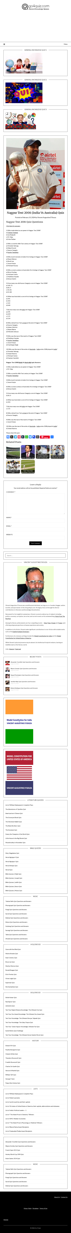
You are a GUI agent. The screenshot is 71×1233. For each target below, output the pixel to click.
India (23, 309)
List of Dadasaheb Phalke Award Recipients (18, 1131)
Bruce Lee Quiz (10, 962)
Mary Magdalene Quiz (12, 853)
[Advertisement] (35, 28)
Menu (65, 44)
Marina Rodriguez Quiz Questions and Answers (24, 688)
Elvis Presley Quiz (11, 974)
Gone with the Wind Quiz (13, 949)
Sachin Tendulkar (13, 252)
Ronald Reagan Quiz (11, 970)
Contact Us (64, 1197)
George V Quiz (10, 1079)
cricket (24, 323)
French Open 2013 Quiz (12, 1150)
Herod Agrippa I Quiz (11, 861)
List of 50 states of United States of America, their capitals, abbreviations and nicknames (32, 1106)
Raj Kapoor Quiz (10, 1002)
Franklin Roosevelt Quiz (12, 1062)
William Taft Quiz (10, 1075)
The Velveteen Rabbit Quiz (13, 822)
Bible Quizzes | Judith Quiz (13, 882)
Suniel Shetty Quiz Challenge (14, 1031)
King (45, 623)
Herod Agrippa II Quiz (12, 857)
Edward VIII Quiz (10, 1045)
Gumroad (18, 649)
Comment (10, 492)
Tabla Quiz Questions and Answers (16, 934)
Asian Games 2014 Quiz (12, 1158)
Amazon (11, 649)
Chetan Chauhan (13, 232)
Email (9, 526)
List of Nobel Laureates (12, 1098)
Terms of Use (43, 1208)
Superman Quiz (10, 982)
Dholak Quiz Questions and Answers (16, 939)
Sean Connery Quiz (11, 957)
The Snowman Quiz (11, 830)
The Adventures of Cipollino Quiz (15, 809)
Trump (60, 623)
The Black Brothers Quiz (12, 826)
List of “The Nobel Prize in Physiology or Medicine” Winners (23, 1123)
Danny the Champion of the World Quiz (17, 834)
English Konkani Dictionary (20, 631)
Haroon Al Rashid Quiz (12, 1070)
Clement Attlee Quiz (11, 1054)
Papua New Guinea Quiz (12, 1083)
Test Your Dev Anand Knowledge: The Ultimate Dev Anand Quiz (24, 1014)
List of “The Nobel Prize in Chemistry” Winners (19, 1114)
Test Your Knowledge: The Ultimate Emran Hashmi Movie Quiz (24, 1035)
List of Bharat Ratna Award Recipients (17, 1127)
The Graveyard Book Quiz (13, 817)
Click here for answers (13, 226)
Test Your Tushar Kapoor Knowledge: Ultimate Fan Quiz (22, 1026)
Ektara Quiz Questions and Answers (16, 922)
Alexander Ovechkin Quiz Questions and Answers (25, 662)
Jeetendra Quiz (10, 1006)
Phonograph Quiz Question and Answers (17, 905)
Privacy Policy (28, 1208)
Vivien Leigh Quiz (10, 978)
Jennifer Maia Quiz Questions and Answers (23, 681)
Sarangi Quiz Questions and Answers (16, 930)
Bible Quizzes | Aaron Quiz (13, 886)
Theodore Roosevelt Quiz (13, 1058)
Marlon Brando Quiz (11, 953)
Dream (53, 623)
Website (9, 534)
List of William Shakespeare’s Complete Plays (19, 805)
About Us (57, 1197)
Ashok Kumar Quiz (11, 997)
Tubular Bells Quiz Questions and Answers (18, 901)
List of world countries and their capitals (17, 1102)
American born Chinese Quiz (14, 813)
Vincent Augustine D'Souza (46, 217)
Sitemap (6, 1219)
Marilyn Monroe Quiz (12, 966)
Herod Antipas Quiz (11, 865)
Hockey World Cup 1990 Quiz (14, 1154)
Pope (49, 623)
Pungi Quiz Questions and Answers (16, 909)
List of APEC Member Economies (15, 1118)
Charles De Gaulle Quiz (12, 1066)
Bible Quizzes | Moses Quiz (13, 890)
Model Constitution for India (43, 636)
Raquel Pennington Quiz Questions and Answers (25, 675)
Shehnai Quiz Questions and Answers (16, 918)
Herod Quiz (8, 870)
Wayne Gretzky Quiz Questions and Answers (24, 668)
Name (9, 517)
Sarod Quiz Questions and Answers (16, 914)
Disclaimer (36, 1208)
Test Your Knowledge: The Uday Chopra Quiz (19, 1022)
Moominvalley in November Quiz (15, 842)
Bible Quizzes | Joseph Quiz (13, 878)
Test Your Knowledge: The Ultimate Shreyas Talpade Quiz (22, 1018)
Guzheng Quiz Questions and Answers (17, 926)
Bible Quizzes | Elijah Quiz (13, 874)
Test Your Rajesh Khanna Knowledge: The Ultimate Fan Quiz (23, 1010)
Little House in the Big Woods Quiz (16, 838)
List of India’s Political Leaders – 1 (15, 1110)
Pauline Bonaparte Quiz (12, 1050)
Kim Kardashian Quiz (11, 987)
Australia (32, 349)
